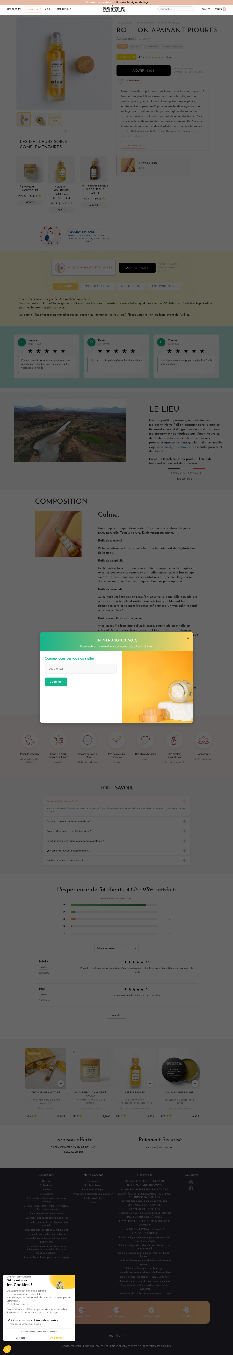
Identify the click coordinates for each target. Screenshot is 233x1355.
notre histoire (63, 9)
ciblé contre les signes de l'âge (131, 2)
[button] (7, 1349)
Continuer (56, 681)
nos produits (14, 9)
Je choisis (21, 1337)
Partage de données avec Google (25, 1324)
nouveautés (32, 9)
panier (220, 9)
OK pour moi (57, 1337)
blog (47, 9)
